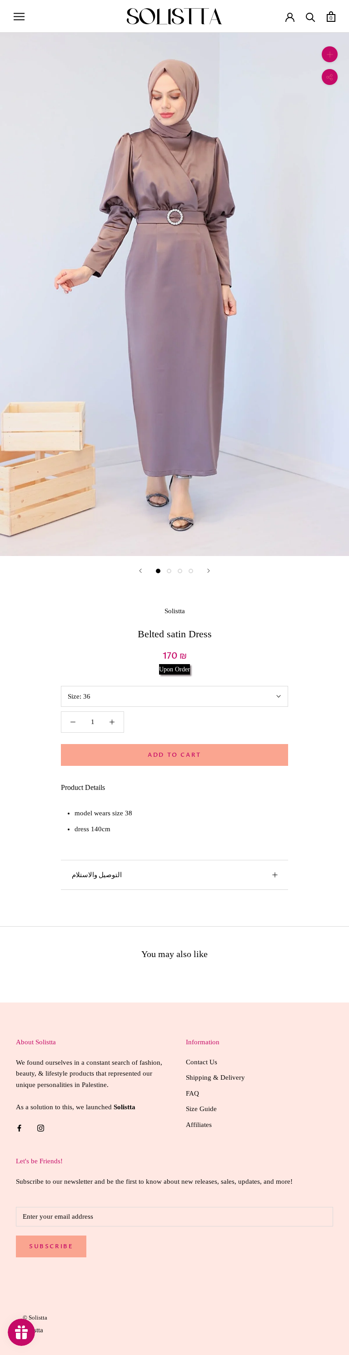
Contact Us (201, 1062)
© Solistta (35, 1317)
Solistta (175, 611)
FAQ (192, 1093)
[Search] (310, 16)
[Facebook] (19, 1127)
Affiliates (199, 1124)
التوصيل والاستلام (97, 874)
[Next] (208, 571)
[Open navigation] (19, 16)
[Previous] (140, 571)
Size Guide (201, 1108)
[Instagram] (40, 1127)
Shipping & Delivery (215, 1077)
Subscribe (51, 1246)
